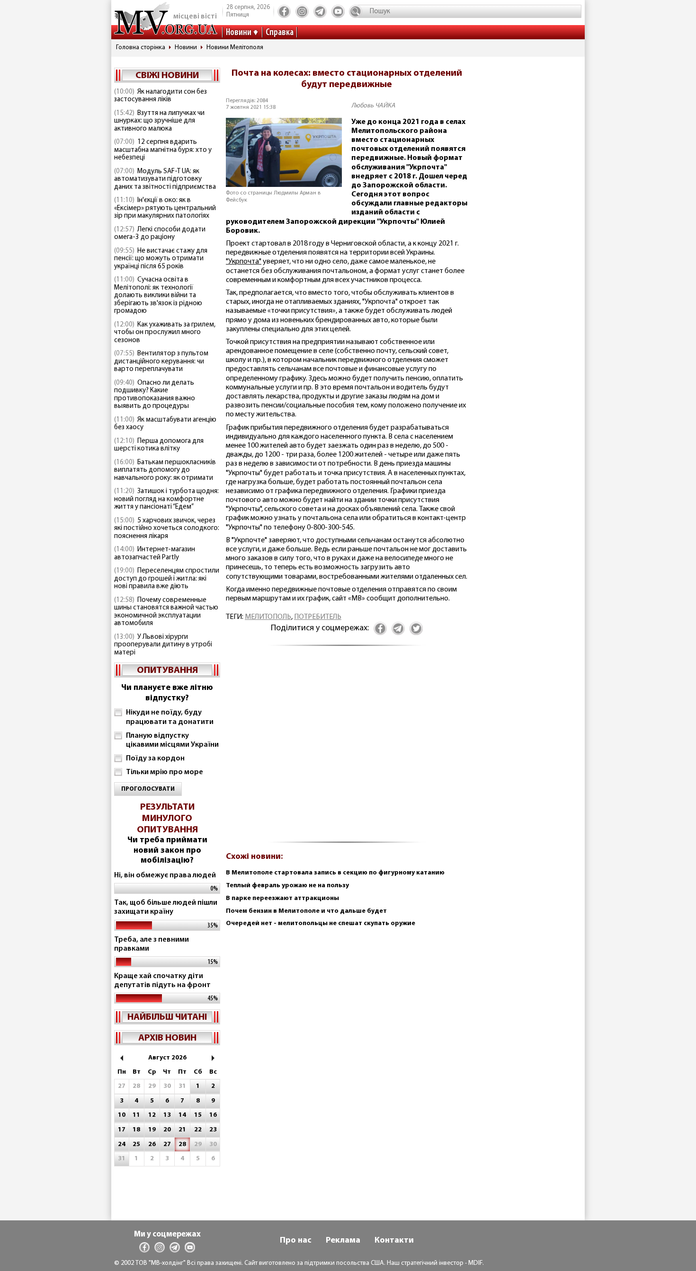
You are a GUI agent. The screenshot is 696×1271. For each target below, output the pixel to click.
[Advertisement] (346, 749)
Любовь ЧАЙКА (373, 105)
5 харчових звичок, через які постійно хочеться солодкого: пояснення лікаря (166, 528)
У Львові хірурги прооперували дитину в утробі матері (163, 645)
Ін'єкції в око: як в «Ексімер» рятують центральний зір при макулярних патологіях (165, 208)
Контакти (394, 1240)
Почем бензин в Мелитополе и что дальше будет (306, 911)
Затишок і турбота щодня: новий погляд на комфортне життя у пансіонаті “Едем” (166, 499)
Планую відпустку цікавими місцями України (172, 740)
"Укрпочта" (243, 261)
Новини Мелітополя (234, 47)
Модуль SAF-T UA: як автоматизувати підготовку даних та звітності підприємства (165, 179)
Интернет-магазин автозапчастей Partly (154, 553)
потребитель (317, 617)
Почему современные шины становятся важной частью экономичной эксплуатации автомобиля (166, 612)
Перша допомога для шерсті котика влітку (159, 445)
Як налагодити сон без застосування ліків (160, 96)
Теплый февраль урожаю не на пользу (287, 885)
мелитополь (268, 617)
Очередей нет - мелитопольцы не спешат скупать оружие (320, 923)
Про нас (296, 1240)
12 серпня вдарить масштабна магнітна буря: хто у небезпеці (163, 150)
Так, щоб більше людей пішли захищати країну (165, 907)
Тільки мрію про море (164, 772)
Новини (238, 32)
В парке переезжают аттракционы (282, 898)
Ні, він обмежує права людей (165, 875)
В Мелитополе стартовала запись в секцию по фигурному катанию (335, 872)
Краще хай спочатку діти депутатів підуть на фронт (162, 980)
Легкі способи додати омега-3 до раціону (159, 233)
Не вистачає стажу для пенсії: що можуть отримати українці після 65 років (160, 258)
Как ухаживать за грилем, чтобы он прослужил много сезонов (164, 332)
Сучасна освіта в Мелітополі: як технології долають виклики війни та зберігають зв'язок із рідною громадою (158, 295)
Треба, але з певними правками (151, 944)
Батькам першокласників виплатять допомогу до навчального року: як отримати (165, 470)
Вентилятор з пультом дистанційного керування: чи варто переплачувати (161, 361)
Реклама (343, 1240)
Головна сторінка (140, 47)
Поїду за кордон (155, 758)
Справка (280, 32)
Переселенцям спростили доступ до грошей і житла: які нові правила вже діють (166, 578)
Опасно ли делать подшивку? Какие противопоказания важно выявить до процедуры (154, 395)
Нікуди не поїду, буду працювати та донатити (170, 717)
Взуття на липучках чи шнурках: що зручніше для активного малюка (159, 121)
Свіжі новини (167, 75)
